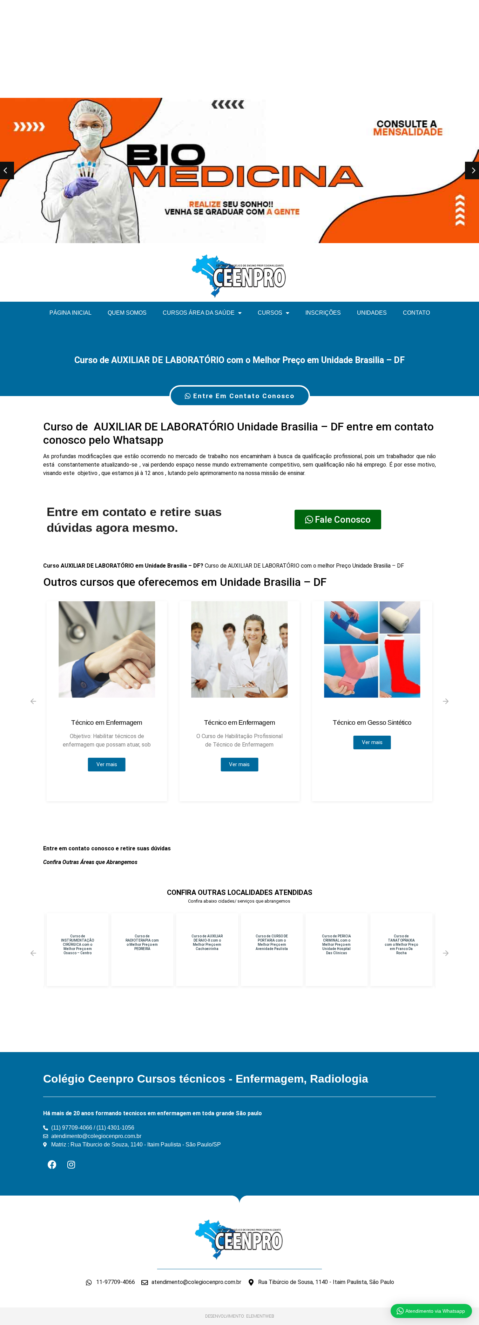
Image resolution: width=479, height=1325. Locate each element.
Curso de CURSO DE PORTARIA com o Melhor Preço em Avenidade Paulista (272, 942)
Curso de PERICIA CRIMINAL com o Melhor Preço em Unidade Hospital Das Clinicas (336, 944)
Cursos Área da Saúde (199, 313)
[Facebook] (52, 1164)
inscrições (323, 313)
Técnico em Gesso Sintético (372, 722)
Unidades (372, 313)
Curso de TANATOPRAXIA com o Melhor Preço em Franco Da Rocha (401, 944)
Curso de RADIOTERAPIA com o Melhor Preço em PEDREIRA (142, 942)
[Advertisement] (210, 49)
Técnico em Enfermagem (106, 722)
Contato (416, 313)
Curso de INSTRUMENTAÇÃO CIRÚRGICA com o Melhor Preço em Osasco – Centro (77, 944)
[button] (33, 701)
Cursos (270, 313)
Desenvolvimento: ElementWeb (239, 1316)
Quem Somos (127, 313)
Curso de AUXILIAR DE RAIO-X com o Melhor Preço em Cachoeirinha (207, 942)
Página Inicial (70, 313)
